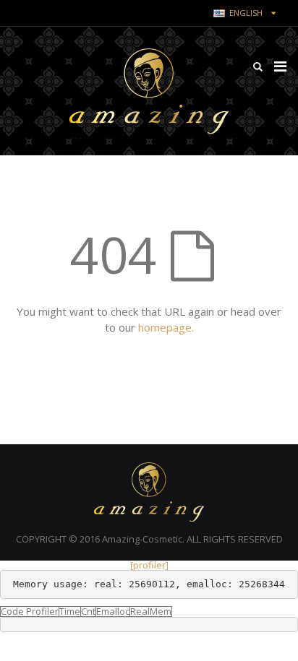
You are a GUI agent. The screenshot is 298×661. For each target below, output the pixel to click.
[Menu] (280, 66)
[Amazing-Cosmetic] (149, 91)
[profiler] (149, 564)
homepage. (166, 327)
